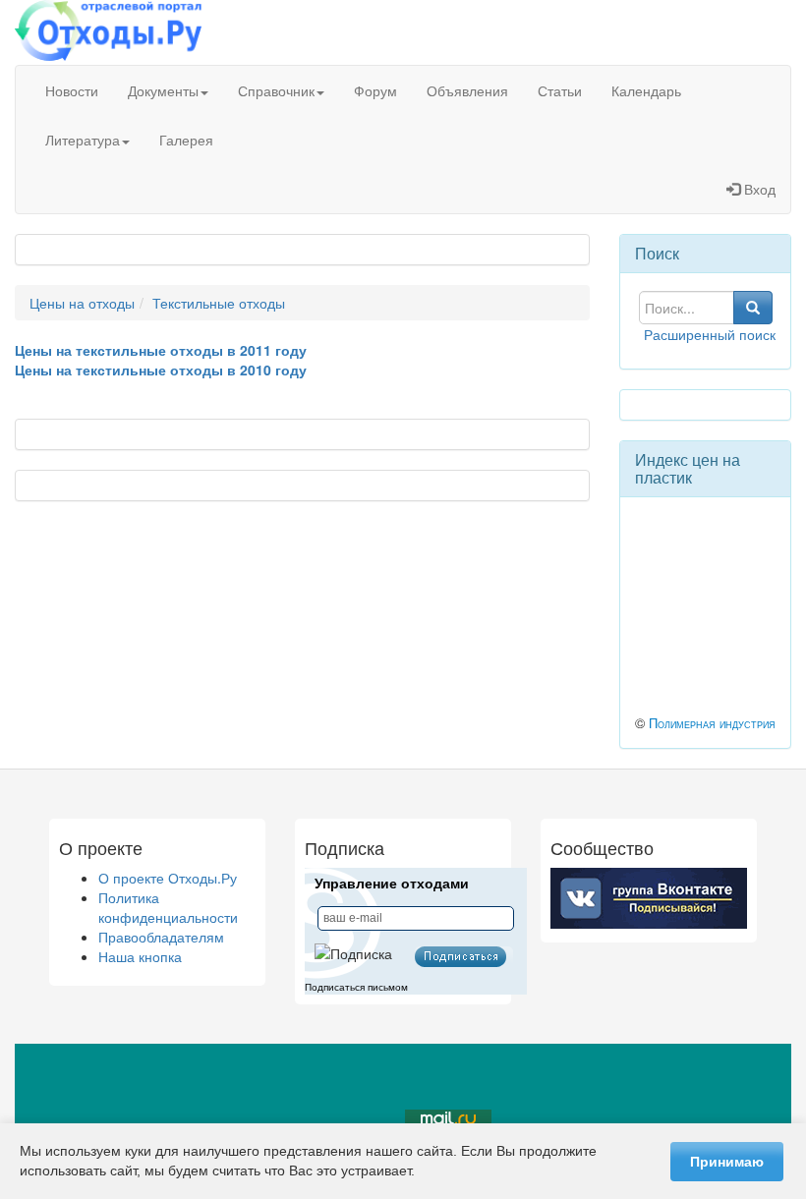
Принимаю (727, 1162)
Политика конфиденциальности (168, 907)
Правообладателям (161, 936)
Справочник (276, 90)
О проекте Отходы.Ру (167, 877)
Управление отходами (392, 883)
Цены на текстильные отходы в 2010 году (161, 369)
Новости (71, 90)
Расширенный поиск (710, 334)
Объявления (467, 90)
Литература (82, 139)
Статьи (560, 90)
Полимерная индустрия (712, 723)
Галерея (186, 139)
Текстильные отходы (218, 303)
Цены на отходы (82, 303)
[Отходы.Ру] (108, 32)
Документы (163, 90)
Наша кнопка (140, 956)
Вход (758, 189)
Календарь (646, 90)
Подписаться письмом (356, 987)
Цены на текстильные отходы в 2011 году (161, 350)
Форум (375, 90)
